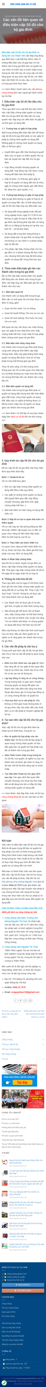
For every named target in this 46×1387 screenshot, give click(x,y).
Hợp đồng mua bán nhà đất (13, 1336)
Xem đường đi (24, 1285)
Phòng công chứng (35, 1381)
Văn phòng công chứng (11, 1323)
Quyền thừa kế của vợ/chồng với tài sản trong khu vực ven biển (26, 1245)
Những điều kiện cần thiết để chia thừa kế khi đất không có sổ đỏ (34, 1014)
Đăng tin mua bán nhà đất (12, 1344)
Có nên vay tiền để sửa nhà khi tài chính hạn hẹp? (26, 1172)
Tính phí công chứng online (12, 1340)
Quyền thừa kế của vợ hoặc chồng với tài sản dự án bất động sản (25, 1214)
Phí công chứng (24, 1291)
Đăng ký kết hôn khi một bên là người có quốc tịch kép (25, 1235)
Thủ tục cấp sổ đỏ (28, 16)
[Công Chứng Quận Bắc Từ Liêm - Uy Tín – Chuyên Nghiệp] (23, 4)
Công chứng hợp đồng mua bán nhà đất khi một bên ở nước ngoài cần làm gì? (26, 1182)
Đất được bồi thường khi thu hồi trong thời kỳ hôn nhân (25, 1224)
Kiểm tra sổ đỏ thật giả (11, 1332)
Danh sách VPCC (9, 1312)
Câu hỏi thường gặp (12, 16)
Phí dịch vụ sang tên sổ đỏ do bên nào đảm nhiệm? (11, 1014)
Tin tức (38, 16)
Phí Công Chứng (9, 1054)
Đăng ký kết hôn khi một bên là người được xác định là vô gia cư (25, 1203)
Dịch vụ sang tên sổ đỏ (11, 1327)
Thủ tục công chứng (11, 1049)
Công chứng (7, 1039)
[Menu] (3, 4)
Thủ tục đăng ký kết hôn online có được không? (24, 1193)
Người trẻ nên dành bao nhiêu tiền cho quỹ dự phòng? (26, 1161)
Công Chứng (21, 1381)
